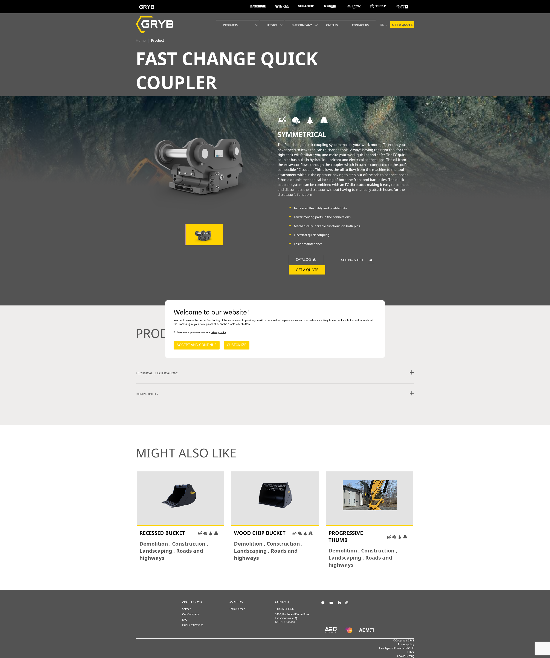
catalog (304, 259)
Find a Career (237, 609)
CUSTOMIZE (236, 345)
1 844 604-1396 (284, 609)
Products (230, 25)
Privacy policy (406, 644)
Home (141, 40)
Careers (332, 25)
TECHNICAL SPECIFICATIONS (157, 373)
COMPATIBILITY (147, 394)
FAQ (184, 619)
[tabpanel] (180, 519)
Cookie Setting (405, 656)
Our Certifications (192, 625)
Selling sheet (352, 259)
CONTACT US (360, 25)
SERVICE (272, 25)
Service (186, 609)
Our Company (302, 25)
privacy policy (218, 332)
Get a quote (402, 24)
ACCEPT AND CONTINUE (197, 345)
